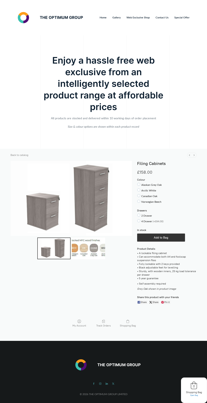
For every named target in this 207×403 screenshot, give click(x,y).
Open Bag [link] (194, 395)
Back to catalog (19, 155)
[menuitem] (189, 155)
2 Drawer (146, 215)
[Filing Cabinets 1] (88, 248)
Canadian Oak (149, 196)
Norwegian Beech (151, 202)
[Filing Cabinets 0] (54, 248)
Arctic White (148, 190)
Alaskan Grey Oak (151, 185)
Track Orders (103, 325)
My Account (79, 325)
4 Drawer (152, 221)
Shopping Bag (128, 325)
